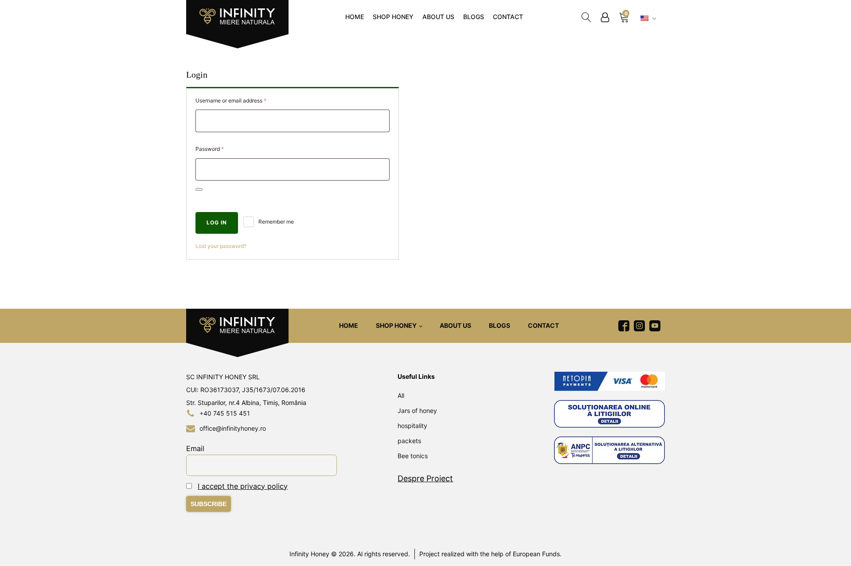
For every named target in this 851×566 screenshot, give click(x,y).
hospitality (412, 425)
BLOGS (473, 16)
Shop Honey (393, 16)
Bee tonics (413, 456)
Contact (508, 16)
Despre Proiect (425, 478)
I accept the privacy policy (243, 486)
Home (354, 16)
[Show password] (199, 189)
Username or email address (241, 100)
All (401, 395)
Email (195, 448)
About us (438, 16)
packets (409, 440)
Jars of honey (417, 410)
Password (220, 148)
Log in (217, 222)
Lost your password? (220, 246)
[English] (649, 19)
